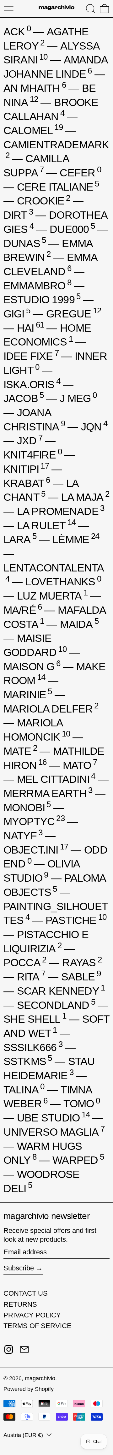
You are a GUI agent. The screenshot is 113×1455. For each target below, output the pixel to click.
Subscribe (18, 1268)
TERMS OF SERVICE (37, 1326)
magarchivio (40, 1378)
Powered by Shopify (28, 1389)
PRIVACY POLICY (32, 1315)
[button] (90, 8)
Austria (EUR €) (24, 1435)
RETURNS (20, 1304)
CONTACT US (25, 1293)
